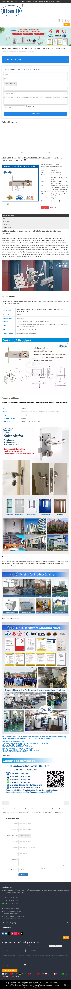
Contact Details (7, 227)
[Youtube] (12, 933)
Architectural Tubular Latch (32, 809)
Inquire (45, 208)
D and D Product (7, 221)
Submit (23, 874)
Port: (42, 193)
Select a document (24, 835)
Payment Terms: (44, 191)
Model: (42, 170)
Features (5, 218)
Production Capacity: (45, 197)
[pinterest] (59, 20)
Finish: (42, 177)
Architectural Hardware (58, 809)
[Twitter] (65, 20)
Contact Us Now (35, 113)
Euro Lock (46, 809)
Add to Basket (55, 208)
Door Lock (6, 809)
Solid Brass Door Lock (22, 812)
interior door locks (17, 809)
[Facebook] (68, 20)
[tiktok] (22, 933)
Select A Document (10, 83)
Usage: (42, 185)
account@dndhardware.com (12, 918)
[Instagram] (15, 933)
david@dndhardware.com (11, 913)
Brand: (42, 172)
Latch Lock (48, 812)
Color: (42, 181)
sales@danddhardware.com (12, 908)
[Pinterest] (18, 933)
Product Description (8, 215)
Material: (43, 174)
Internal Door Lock (36, 812)
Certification (6, 224)
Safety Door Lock (7, 812)
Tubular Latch (57, 812)
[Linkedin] (62, 20)
